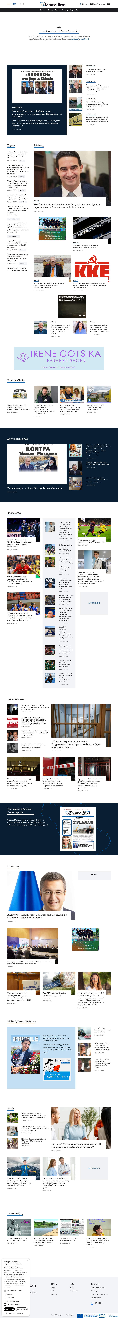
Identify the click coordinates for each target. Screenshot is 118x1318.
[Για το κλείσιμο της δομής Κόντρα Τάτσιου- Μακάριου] (37, 464)
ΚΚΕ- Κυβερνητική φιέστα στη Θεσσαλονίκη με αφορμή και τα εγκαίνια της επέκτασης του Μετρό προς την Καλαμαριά (89, 285)
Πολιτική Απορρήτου (57, 1315)
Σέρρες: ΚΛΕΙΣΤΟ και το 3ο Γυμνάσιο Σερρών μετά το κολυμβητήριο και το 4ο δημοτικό (18, 407)
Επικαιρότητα (15, 699)
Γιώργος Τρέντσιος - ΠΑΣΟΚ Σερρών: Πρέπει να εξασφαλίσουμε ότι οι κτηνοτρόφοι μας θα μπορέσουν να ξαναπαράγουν (44, 409)
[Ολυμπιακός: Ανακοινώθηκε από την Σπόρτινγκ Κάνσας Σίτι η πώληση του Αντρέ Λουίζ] (50, 583)
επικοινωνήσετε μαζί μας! (80, 39)
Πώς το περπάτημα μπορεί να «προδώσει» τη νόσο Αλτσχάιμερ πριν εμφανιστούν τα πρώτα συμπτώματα (33, 1115)
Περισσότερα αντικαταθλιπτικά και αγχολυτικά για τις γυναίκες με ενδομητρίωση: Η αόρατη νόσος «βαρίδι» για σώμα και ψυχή (56, 1183)
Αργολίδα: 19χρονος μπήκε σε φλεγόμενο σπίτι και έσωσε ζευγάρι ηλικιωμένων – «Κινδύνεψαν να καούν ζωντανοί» (90, 783)
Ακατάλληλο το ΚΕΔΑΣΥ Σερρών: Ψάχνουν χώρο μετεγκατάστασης (95, 407)
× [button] (27, 1260)
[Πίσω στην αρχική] (52, 4)
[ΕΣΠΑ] (97, 1316)
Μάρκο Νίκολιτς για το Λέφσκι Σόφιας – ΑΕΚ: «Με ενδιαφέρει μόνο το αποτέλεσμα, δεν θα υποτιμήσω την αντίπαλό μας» (65, 614)
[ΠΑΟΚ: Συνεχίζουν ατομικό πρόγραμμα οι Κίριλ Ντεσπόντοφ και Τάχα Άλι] (50, 678)
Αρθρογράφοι (96, 1298)
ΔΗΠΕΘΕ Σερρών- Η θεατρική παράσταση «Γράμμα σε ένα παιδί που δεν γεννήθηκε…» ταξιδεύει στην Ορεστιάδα (18, 170)
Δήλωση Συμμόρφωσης (99, 1294)
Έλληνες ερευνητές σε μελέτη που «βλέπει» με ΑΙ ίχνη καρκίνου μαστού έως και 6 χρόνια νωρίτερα (35, 1128)
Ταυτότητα (94, 1291)
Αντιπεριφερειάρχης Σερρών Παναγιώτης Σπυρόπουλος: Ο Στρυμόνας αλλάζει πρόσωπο (44, 1240)
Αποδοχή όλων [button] (9, 1309)
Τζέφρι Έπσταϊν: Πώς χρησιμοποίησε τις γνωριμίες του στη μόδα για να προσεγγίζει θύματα (102, 1063)
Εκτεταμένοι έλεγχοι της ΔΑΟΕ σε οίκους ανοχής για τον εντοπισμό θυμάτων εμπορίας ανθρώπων (35, 707)
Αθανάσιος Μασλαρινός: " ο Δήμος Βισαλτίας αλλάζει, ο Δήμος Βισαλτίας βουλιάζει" (17, 197)
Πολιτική (65, 10)
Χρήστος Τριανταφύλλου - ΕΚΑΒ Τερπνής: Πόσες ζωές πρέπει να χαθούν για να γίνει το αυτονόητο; (97, 119)
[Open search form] (21, 4)
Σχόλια (57, 10)
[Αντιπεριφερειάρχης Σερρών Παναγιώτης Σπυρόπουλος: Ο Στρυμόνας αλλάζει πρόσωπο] (46, 1227)
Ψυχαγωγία (74, 10)
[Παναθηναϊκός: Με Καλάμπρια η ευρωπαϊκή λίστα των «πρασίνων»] (50, 665)
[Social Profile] (25, 1054)
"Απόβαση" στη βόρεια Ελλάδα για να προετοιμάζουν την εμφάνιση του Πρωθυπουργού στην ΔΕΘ (37, 114)
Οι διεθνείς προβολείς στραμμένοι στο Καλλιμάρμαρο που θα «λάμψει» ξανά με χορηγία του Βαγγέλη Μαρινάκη (66, 633)
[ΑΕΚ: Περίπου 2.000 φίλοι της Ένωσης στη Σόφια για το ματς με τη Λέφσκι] (50, 600)
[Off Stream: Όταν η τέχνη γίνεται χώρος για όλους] (72, 1227)
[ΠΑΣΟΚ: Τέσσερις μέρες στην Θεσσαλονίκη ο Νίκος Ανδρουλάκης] (75, 468)
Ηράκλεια (22, 250)
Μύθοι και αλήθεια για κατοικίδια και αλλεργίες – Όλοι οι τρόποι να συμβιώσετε (33, 1141)
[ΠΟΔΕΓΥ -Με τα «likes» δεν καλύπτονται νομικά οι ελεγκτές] (59, 983)
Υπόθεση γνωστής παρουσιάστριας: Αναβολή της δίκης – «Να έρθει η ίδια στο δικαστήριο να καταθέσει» (33, 746)
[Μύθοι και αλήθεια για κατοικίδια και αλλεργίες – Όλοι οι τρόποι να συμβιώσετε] (12, 1143)
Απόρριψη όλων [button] (22, 1309)
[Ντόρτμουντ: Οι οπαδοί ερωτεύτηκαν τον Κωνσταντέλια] (94, 530)
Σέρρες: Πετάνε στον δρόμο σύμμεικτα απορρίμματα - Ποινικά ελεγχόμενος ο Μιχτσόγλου (97, 104)
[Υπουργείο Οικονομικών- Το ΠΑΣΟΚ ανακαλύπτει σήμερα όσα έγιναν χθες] (92, 230)
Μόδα (21, 1021)
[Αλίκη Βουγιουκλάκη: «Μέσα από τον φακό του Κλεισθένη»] (19, 1227)
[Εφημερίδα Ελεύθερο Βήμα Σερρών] (87, 829)
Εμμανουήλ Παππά (13, 219)
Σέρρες (50, 10)
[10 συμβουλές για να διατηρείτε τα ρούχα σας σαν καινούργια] (84, 1034)
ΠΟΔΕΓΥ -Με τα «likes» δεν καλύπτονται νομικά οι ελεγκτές (54, 995)
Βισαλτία (22, 190)
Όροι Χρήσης (70, 1315)
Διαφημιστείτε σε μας (98, 1287)
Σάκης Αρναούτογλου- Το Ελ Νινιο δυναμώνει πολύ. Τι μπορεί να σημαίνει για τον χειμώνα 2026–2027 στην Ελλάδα (60, 329)
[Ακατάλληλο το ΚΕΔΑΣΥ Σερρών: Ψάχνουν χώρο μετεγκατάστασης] (99, 394)
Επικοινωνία (95, 1284)
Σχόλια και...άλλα (17, 107)
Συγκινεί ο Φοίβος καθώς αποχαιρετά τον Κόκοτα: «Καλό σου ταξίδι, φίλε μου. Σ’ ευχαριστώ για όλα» (34, 733)
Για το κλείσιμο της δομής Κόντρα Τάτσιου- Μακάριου (34, 488)
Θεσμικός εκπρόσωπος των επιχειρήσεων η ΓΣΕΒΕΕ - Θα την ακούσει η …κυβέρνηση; (97, 480)
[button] (16, 1313)
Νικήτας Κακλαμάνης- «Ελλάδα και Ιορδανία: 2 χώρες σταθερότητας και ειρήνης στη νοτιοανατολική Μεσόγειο (49, 285)
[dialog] (16, 1287)
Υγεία (10, 1108)
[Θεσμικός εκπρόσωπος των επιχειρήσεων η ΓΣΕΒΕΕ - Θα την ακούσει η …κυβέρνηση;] (75, 483)
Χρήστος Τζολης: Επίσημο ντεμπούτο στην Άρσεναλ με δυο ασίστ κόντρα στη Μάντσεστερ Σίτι (66, 650)
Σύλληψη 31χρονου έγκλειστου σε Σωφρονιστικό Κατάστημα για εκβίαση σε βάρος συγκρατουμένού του (76, 744)
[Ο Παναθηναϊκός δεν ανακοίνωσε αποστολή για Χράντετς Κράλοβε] (50, 549)
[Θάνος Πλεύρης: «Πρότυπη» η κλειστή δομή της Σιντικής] (75, 71)
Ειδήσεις (43, 10)
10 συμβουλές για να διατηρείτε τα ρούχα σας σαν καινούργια (102, 1030)
